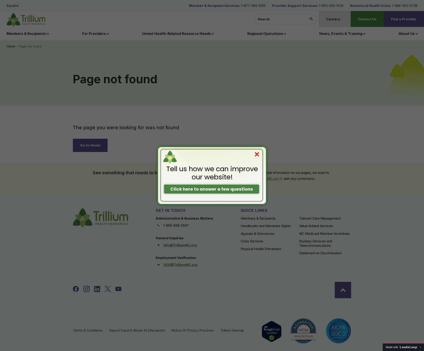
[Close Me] (257, 154)
